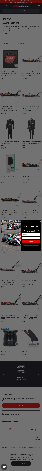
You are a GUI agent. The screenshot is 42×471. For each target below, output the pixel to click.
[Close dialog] (40, 221)
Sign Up (31, 241)
